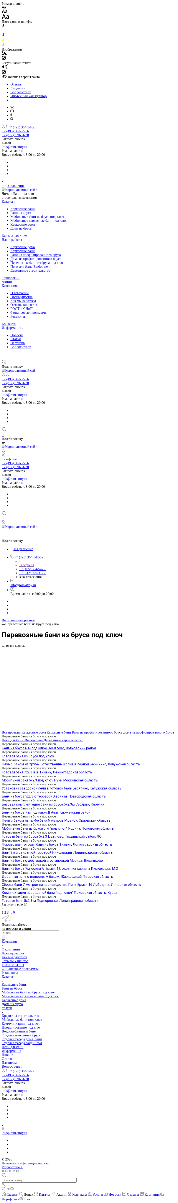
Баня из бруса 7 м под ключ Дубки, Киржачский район (46, 812)
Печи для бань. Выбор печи (30, 266)
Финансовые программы (28, 312)
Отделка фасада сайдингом (22, 1043)
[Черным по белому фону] (3, 26)
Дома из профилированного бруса (35, 259)
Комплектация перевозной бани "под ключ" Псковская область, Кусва (59, 893)
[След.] (2, 908)
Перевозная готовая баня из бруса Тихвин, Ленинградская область (57, 844)
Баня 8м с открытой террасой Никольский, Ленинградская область (57, 852)
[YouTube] (12, 111)
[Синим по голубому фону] (3, 36)
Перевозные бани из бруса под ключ (37, 262)
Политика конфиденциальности (25, 1163)
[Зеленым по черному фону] (3, 45)
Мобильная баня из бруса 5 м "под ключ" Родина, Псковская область (58, 828)
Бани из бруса (20, 213)
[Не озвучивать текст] (4, 73)
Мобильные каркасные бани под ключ (38, 220)
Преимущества (21, 297)
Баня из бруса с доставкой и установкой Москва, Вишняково (52, 860)
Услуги (7, 1008)
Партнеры (17, 343)
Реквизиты (18, 316)
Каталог (8, 976)
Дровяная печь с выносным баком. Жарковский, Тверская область (57, 877)
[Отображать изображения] (4, 54)
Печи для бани (12, 1047)
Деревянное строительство (30, 270)
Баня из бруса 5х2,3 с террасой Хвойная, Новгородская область (54, 796)
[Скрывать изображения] (4, 59)
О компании (19, 293)
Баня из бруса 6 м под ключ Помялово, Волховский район (49, 748)
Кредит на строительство (20, 1016)
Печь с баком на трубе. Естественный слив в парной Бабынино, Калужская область (71, 764)
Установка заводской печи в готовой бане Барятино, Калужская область (62, 788)
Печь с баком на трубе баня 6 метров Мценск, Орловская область (56, 820)
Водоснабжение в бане (19, 1031)
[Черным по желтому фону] (3, 41)
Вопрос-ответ (20, 347)
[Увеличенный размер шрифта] (5, 18)
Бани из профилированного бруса (35, 255)
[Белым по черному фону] (3, 31)
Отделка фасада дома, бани (22, 1039)
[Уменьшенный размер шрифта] (4, 7)
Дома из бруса (20, 228)
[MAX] (11, 119)
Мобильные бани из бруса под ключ (37, 216)
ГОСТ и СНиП (21, 308)
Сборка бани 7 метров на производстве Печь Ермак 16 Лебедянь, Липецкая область (71, 885)
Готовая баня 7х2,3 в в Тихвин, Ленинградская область (47, 772)
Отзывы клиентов (23, 305)
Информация (11, 1051)
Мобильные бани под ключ (22, 1019)
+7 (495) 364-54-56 (21, 127)
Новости (16, 335)
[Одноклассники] (11, 115)
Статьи (15, 339)
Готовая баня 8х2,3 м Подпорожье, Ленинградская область (50, 901)
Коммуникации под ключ (21, 1023)
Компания (9, 941)
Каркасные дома (22, 224)
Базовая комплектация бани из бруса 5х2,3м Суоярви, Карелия (53, 804)
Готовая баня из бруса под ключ (28, 756)
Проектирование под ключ (21, 1027)
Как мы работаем (23, 301)
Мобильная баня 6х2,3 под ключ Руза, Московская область (50, 780)
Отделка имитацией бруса (21, 1035)
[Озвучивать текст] (4, 68)
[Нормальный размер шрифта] (5, 12)
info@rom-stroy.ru (14, 147)
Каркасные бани (22, 209)
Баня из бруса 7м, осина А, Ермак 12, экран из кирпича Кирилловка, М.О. (60, 869)
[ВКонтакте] (12, 107)
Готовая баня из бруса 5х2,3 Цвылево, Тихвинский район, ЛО (52, 836)
